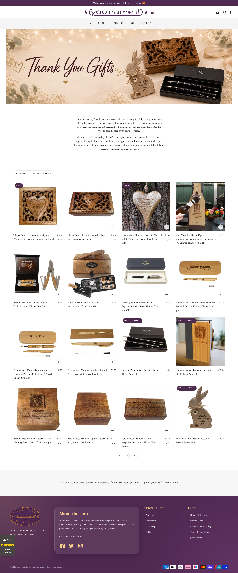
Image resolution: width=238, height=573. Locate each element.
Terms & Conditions (199, 532)
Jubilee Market (196, 538)
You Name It (22, 567)
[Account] (217, 12)
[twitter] (71, 545)
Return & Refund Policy (200, 526)
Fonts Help (150, 526)
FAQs (148, 532)
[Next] (127, 455)
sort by (34, 174)
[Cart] (232, 12)
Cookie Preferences (54, 567)
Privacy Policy (196, 521)
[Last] (134, 455)
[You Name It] (119, 12)
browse (21, 174)
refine (47, 174)
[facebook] (62, 545)
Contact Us (151, 521)
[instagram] (80, 545)
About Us (150, 515)
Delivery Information (199, 515)
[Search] (224, 12)
